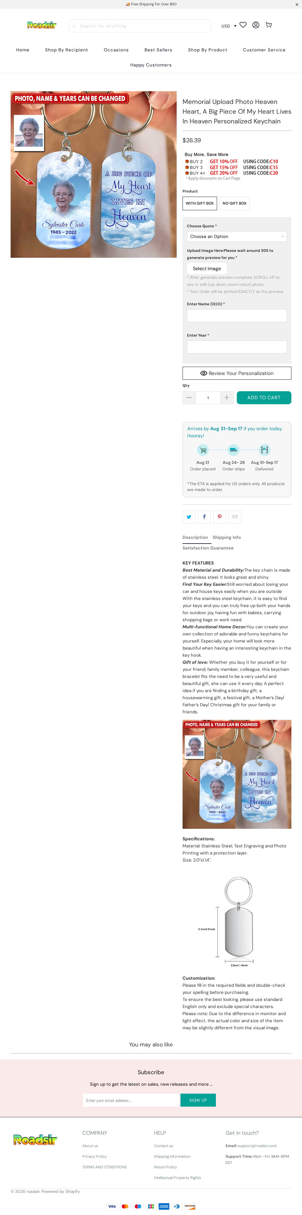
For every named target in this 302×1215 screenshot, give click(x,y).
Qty (186, 385)
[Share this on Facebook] (204, 517)
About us (90, 1145)
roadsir (33, 1191)
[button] (66, 50)
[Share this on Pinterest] (219, 517)
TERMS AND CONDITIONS (104, 1167)
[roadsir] (42, 26)
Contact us (163, 1145)
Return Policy (165, 1167)
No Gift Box (235, 203)
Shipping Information (172, 1156)
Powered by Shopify (61, 1191)
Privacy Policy (94, 1156)
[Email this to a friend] (235, 517)
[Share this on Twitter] (189, 517)
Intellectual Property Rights (177, 1177)
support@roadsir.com (257, 1145)
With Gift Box (200, 203)
